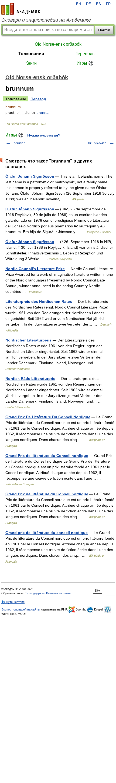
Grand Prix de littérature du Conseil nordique (46, 494)
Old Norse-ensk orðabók (58, 44)
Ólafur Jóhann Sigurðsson (29, 176)
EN (78, 4)
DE (88, 4)
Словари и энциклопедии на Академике (46, 20)
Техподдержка (35, 593)
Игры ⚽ (85, 63)
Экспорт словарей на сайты (20, 609)
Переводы (84, 53)
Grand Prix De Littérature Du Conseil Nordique (47, 417)
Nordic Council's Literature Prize (35, 269)
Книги (31, 63)
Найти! (104, 30)
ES (98, 4)
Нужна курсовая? (43, 135)
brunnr (19, 143)
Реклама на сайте (58, 593)
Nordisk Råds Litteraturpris (30, 378)
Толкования (31, 53)
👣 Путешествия (13, 601)
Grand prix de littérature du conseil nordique (46, 532)
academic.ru (20, 9)
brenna (42, 112)
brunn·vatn (97, 143)
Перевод (38, 99)
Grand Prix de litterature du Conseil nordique (46, 455)
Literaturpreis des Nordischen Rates (38, 301)
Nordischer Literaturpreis (28, 340)
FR (108, 4)
